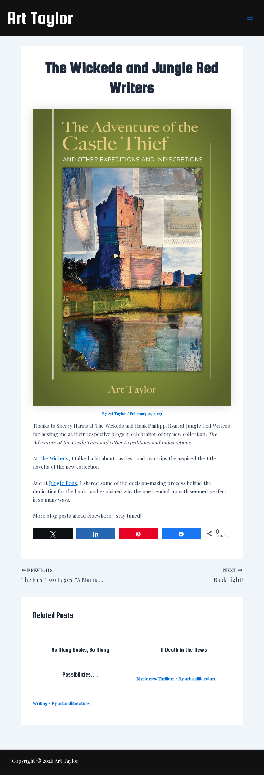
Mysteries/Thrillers (155, 678)
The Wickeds (54, 458)
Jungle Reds (63, 483)
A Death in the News (184, 649)
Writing (40, 703)
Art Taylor (40, 18)
